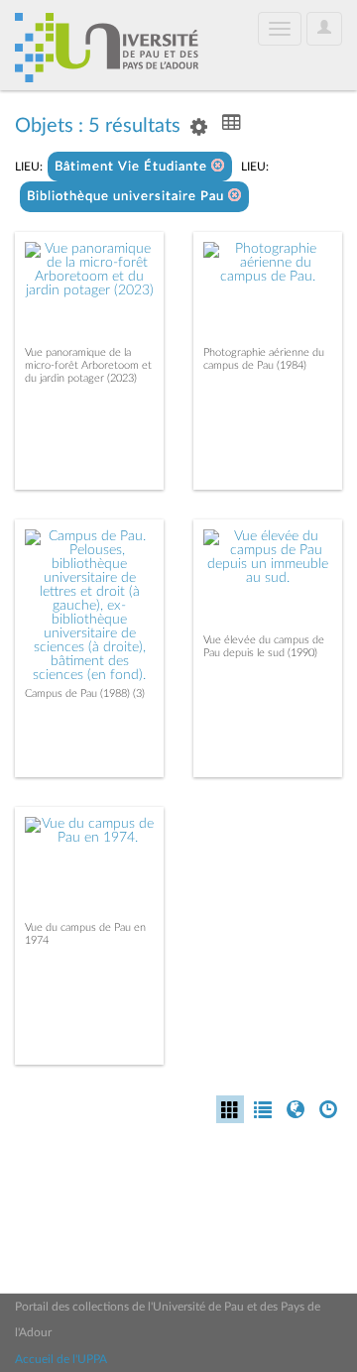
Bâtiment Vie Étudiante (133, 167)
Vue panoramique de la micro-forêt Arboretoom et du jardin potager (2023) (88, 365)
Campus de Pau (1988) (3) (85, 693)
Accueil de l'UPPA (61, 1359)
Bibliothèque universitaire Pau (127, 196)
